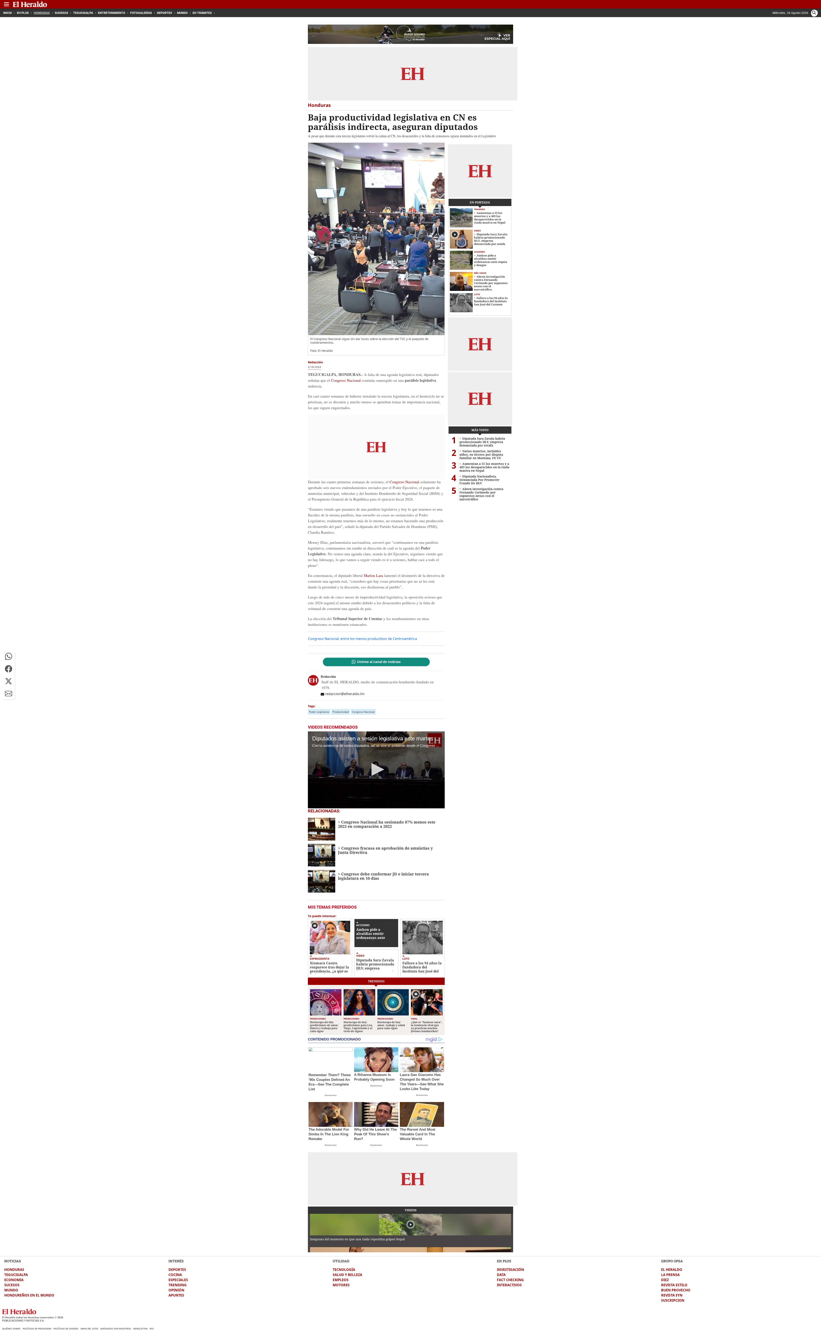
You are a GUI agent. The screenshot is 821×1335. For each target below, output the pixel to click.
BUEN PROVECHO (675, 1290)
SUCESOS (11, 1285)
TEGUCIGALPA (16, 1274)
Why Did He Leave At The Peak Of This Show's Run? (375, 1134)
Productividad (340, 712)
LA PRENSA (670, 1274)
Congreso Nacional (346, 380)
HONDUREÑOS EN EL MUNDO (29, 1295)
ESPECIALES (178, 1280)
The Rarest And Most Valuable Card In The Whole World (417, 1134)
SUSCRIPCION (672, 1300)
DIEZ (665, 1280)
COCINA (175, 1274)
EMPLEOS (340, 1280)
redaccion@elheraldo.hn (345, 693)
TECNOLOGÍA (344, 1269)
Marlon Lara (373, 575)
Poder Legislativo (319, 712)
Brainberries (331, 1095)
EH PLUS (504, 1261)
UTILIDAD (341, 1261)
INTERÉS (176, 1261)
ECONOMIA (14, 1280)
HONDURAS (14, 1269)
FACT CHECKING (510, 1280)
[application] (376, 769)
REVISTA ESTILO (674, 1285)
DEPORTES (177, 1269)
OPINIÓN (176, 1290)
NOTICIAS (12, 1261)
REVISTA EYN (671, 1295)
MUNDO (11, 1290)
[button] (8, 656)
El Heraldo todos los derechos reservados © (32, 1317)
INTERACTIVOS (509, 1285)
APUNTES (176, 1295)
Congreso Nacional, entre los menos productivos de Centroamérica (362, 638)
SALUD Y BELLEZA (347, 1274)
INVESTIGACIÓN (510, 1269)
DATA (501, 1274)
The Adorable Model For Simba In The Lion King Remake (329, 1134)
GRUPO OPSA (672, 1261)
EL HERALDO (671, 1269)
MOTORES (341, 1285)
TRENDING (177, 1285)
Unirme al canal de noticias (379, 662)
